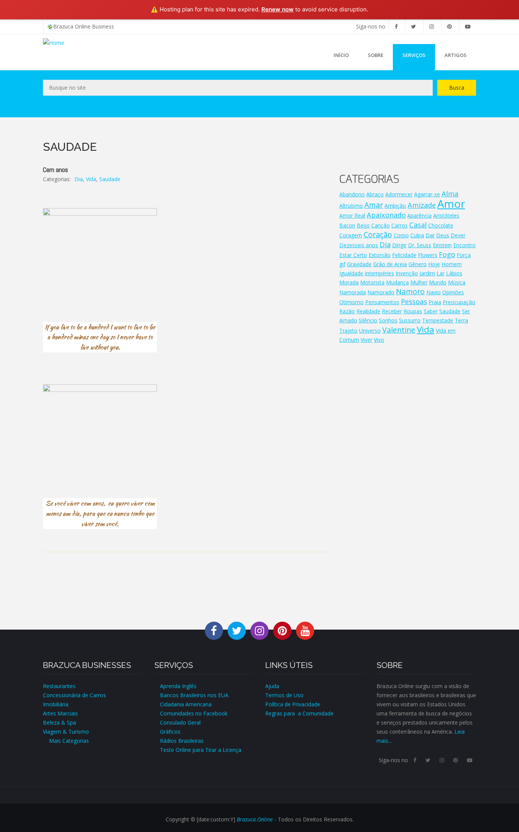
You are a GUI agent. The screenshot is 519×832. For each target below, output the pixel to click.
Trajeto (348, 330)
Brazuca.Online (255, 819)
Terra (461, 320)
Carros (399, 225)
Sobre (375, 55)
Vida (91, 179)
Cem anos (55, 169)
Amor (451, 203)
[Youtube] (467, 26)
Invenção (407, 273)
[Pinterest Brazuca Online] (282, 630)
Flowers (427, 255)
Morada (349, 282)
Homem (451, 264)
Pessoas (414, 301)
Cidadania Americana (186, 704)
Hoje (434, 264)
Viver (366, 339)
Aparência (419, 215)
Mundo (437, 282)
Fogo (447, 254)
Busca (456, 87)
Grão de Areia (390, 264)
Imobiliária (55, 704)
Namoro (410, 291)
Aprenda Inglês (178, 686)
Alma (449, 193)
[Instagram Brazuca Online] (259, 630)
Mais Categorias (66, 740)
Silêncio (368, 320)
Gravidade (359, 264)
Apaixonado (386, 214)
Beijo (363, 225)
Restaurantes (59, 686)
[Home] (53, 42)
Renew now (277, 9)
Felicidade (404, 255)
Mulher (418, 282)
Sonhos (388, 320)
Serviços (414, 55)
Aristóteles (446, 215)
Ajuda (272, 686)
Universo (370, 330)
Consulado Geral (180, 722)
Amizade (422, 205)
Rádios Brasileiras (182, 740)
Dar (430, 235)
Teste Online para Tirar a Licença (200, 749)
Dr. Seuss (419, 245)
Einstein (442, 245)
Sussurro (410, 320)
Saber (431, 311)
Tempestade (437, 320)
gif (342, 264)
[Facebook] (396, 26)
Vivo (379, 339)
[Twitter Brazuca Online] (236, 630)
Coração (378, 234)
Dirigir (399, 245)
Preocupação (459, 302)
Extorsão (380, 255)
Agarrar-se (427, 194)
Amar (373, 205)
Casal (418, 224)
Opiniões (453, 292)
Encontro (464, 245)
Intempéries (379, 273)
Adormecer (399, 194)
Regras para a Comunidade (299, 713)
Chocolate (440, 225)
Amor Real (352, 215)
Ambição (395, 205)
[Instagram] (432, 26)
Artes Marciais (60, 713)
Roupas (412, 311)
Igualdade (351, 273)
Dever (458, 235)
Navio (433, 292)
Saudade (109, 179)
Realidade (368, 311)
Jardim (427, 273)
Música (456, 282)
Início (341, 55)
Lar (441, 273)
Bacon (347, 225)
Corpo (401, 235)
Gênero (417, 264)
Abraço (375, 194)
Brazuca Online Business (83, 26)
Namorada (352, 292)
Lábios (454, 273)
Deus (442, 235)
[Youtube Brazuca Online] (305, 630)
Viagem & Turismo (66, 731)
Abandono (352, 194)
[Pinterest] (449, 26)
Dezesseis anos (358, 245)
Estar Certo (353, 255)
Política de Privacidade (292, 704)
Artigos (456, 55)
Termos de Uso (284, 695)
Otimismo (351, 302)
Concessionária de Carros (74, 695)
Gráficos (170, 731)
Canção (380, 225)
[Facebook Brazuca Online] (214, 630)
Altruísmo (351, 205)
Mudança (397, 282)
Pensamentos (382, 302)
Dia (78, 179)
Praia (435, 302)
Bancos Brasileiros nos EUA (194, 695)
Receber (392, 311)
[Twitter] (413, 26)
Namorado (380, 292)
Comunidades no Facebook (194, 713)
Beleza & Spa (59, 722)
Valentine (398, 330)
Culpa (417, 235)
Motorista (372, 282)
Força (464, 255)
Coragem (350, 235)
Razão (347, 311)
